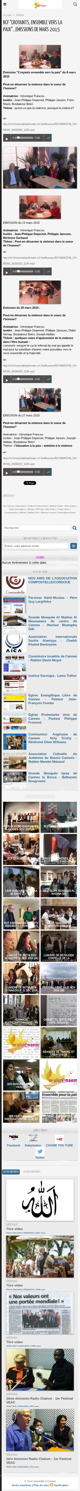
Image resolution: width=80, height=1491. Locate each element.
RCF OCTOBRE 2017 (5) (21, 858)
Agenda (40, 557)
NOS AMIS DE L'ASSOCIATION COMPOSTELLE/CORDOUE (52, 580)
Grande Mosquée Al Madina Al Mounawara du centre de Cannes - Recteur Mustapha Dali (52, 623)
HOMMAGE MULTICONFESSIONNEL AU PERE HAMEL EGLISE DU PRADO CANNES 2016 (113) (21, 1024)
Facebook (13, 1145)
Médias (20, 15)
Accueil (7, 15)
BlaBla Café (33, 512)
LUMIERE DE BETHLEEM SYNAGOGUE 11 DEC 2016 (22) (21, 990)
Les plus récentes (11, 1172)
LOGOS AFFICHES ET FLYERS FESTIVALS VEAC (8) (59, 1087)
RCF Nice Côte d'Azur (46, 509)
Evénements (42, 506)
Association (21, 506)
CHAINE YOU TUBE (59, 1145)
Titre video (14, 1229)
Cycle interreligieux (17, 509)
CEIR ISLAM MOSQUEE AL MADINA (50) (59, 892)
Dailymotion (33, 1145)
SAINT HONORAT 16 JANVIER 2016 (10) (59, 924)
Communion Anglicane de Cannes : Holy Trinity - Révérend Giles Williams (52, 738)
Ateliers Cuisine (56, 506)
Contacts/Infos (10, 512)
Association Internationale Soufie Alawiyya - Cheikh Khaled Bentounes (52, 640)
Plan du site (40, 1485)
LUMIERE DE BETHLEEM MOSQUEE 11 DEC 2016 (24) (21, 957)
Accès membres (21, 1485)
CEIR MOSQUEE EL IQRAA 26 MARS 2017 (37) (21, 892)
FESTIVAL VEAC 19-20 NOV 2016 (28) (58, 989)
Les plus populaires (31, 1172)
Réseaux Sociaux (49, 512)
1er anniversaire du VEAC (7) (21, 1085)
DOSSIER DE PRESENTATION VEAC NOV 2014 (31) (21, 1054)
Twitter (40, 1157)
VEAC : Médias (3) (58, 1116)
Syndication (61, 1485)
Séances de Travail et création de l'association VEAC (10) (59, 1054)
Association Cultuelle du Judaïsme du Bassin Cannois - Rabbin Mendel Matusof (52, 758)
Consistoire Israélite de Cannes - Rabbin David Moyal (52, 658)
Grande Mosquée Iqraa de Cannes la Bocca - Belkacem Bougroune (52, 777)
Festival (31, 506)
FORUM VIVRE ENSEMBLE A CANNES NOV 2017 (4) (21, 828)
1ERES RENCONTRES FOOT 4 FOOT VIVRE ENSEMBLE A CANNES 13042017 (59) (58, 861)
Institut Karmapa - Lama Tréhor (52, 676)
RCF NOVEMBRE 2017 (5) (59, 826)
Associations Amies (67, 512)
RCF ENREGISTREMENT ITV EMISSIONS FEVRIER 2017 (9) (21, 925)
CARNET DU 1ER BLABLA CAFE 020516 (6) (58, 1021)
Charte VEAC (63, 509)
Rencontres (70, 506)
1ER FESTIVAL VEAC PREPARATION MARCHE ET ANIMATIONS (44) (21, 1119)
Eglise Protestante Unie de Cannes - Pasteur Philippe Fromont (52, 718)
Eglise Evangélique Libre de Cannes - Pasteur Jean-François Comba (52, 699)
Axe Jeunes (8, 506)
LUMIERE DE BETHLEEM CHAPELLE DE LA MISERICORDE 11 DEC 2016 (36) (59, 959)
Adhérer (22, 512)
